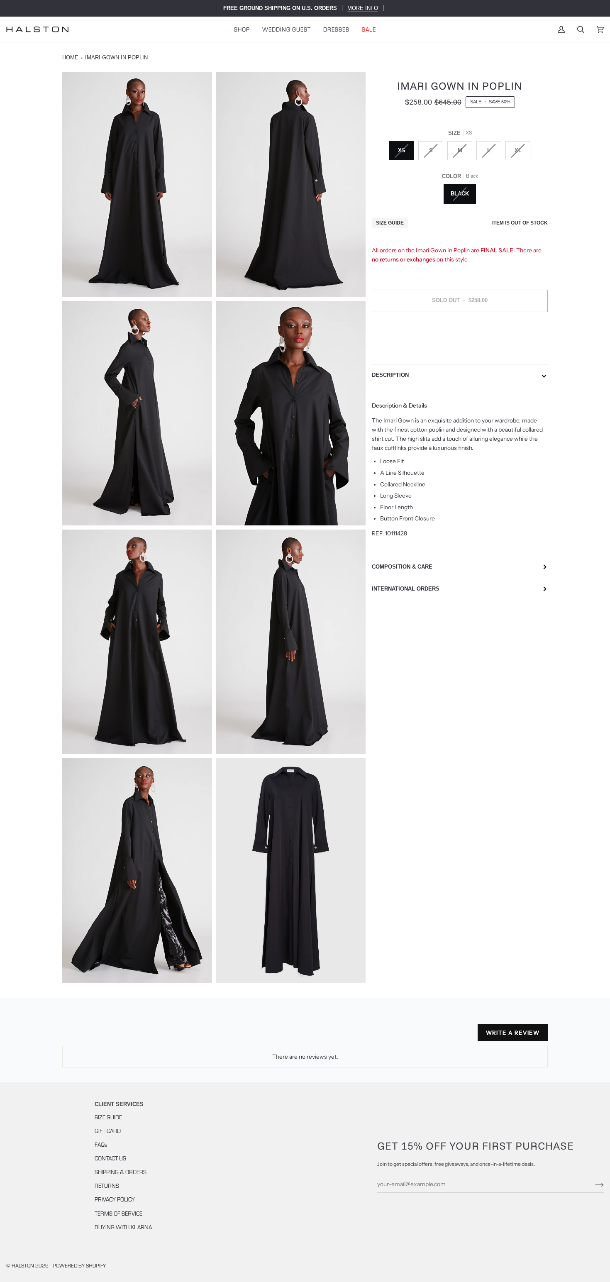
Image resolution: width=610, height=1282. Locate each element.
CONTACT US (110, 1158)
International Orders (405, 589)
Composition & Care (402, 567)
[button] (242, 29)
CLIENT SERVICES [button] (119, 1104)
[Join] (593, 1184)
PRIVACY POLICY (115, 1199)
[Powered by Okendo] (99, 1036)
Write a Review (512, 1032)
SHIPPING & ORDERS (120, 1171)
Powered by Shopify (79, 1265)
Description (390, 375)
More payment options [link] (460, 351)
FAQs (101, 1144)
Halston (23, 1265)
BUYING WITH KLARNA (123, 1227)
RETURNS (107, 1185)
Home (70, 57)
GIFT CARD (108, 1130)
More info (362, 8)
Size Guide (390, 222)
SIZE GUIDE (108, 1117)
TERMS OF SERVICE (118, 1213)
